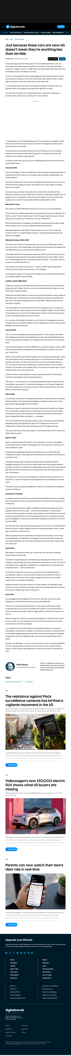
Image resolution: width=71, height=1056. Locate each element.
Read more (11, 765)
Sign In (61, 27)
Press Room (24, 1028)
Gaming (12, 966)
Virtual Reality (29, 681)
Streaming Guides (48, 969)
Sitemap (24, 1032)
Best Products (47, 972)
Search (68, 26)
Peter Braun (10, 59)
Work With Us (8, 1028)
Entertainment (14, 975)
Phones (12, 960)
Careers (7, 1025)
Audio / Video (14, 969)
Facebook (6, 953)
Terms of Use (8, 1035)
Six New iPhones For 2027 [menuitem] (31, 33)
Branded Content (47, 989)
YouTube (17, 953)
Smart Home (14, 972)
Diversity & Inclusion (10, 1032)
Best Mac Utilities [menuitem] (46, 33)
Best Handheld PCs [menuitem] (58, 33)
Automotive (13, 978)
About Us (12, 986)
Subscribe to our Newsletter (50, 986)
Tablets (45, 960)
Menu (3, 26)
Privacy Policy (25, 1025)
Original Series (47, 978)
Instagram (10, 953)
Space (44, 966)
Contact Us (13, 989)
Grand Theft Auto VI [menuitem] (16, 33)
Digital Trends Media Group (16, 1043)
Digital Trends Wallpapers (50, 992)
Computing (13, 963)
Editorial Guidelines (15, 995)
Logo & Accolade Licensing (17, 998)
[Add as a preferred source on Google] (53, 58)
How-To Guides (47, 975)
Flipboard (32, 953)
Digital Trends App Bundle (50, 998)
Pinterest (25, 953)
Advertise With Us (15, 992)
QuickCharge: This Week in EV (13, 681)
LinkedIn (28, 953)
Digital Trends (12, 29)
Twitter (14, 953)
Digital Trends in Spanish (49, 995)
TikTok (21, 953)
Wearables (46, 963)
